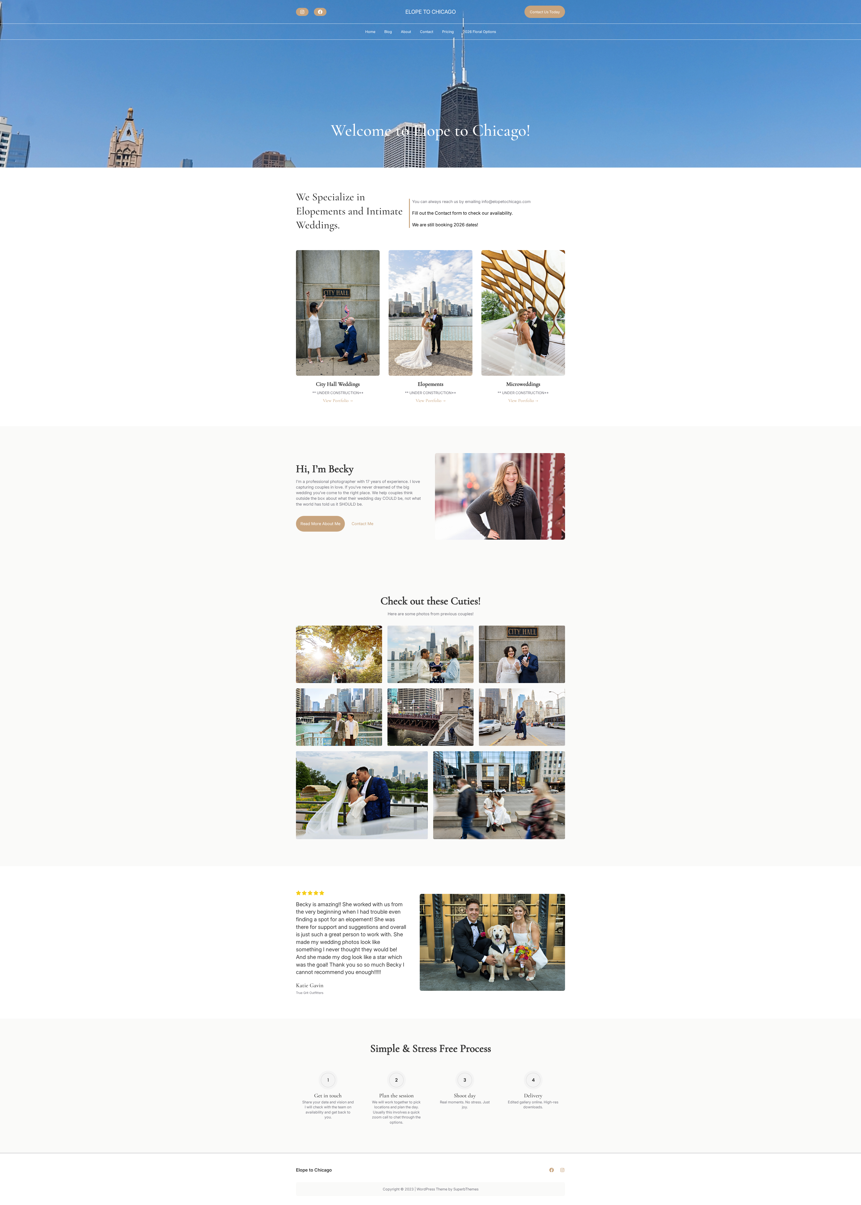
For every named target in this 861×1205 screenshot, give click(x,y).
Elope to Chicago (430, 12)
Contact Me (362, 523)
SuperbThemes (465, 1189)
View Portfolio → (338, 400)
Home (370, 31)
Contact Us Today (545, 12)
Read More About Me (320, 523)
